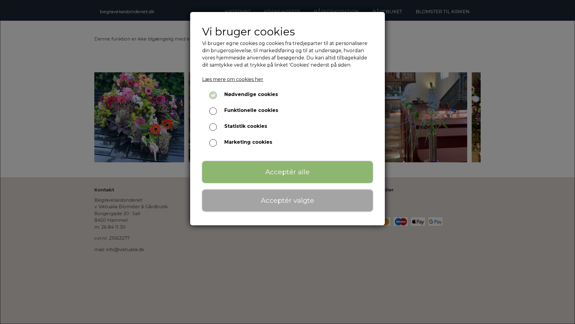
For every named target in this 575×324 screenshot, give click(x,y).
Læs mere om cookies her (232, 79)
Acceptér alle (287, 172)
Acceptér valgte (287, 200)
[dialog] (287, 162)
